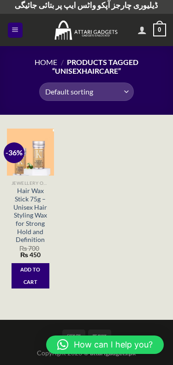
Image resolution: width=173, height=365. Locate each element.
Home (46, 62)
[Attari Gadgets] (86, 30)
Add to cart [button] (30, 275)
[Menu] (15, 30)
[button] (105, 345)
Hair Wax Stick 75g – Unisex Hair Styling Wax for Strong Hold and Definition (30, 215)
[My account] (142, 30)
